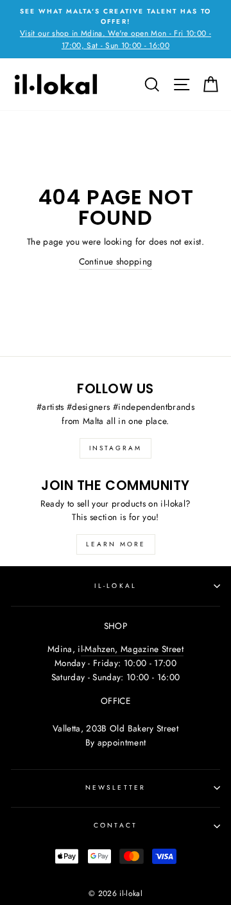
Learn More (116, 544)
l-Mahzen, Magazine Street (132, 648)
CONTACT (115, 825)
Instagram (115, 448)
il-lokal (115, 586)
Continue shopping (116, 261)
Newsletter (115, 787)
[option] (115, 29)
